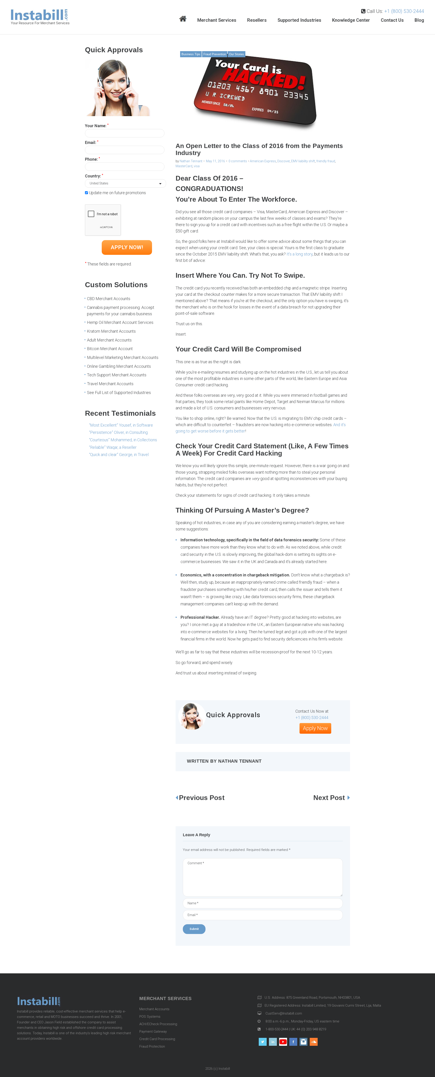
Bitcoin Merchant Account (110, 348)
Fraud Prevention (214, 54)
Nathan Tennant (191, 161)
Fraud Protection (152, 1046)
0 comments (238, 161)
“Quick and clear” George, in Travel (119, 454)
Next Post (330, 797)
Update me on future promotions (117, 192)
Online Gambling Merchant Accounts (119, 366)
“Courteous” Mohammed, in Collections (123, 439)
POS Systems (149, 1017)
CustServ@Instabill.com (284, 1013)
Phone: (92, 159)
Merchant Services (216, 20)
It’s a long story (300, 254)
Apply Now (315, 728)
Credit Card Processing (157, 1039)
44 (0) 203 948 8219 (311, 1029)
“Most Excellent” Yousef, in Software (121, 425)
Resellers (257, 20)
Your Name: (97, 125)
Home (182, 19)
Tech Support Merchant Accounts (116, 375)
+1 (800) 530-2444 (404, 11)
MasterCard (184, 166)
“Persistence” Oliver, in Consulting (118, 432)
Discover (283, 161)
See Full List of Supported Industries (119, 392)
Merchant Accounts (154, 1009)
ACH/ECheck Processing (158, 1024)
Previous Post (202, 797)
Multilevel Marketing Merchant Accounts (122, 357)
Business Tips (190, 54)
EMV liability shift (303, 161)
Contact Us (392, 20)
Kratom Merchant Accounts (111, 331)
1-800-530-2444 (276, 1029)
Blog (419, 20)
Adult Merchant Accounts (109, 340)
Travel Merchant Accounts (110, 383)
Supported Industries (299, 20)
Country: (94, 175)
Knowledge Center (351, 20)
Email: (91, 142)
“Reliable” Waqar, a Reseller (113, 447)
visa (197, 166)
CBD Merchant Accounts (108, 298)
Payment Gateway (153, 1031)
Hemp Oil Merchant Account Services (120, 322)
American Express (263, 161)
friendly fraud (325, 161)
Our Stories (236, 54)
